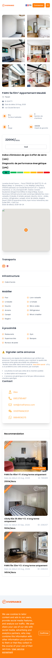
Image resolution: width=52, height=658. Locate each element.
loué (26, 147)
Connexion (38, 5)
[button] (28, 5)
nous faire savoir (39, 364)
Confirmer (44, 633)
